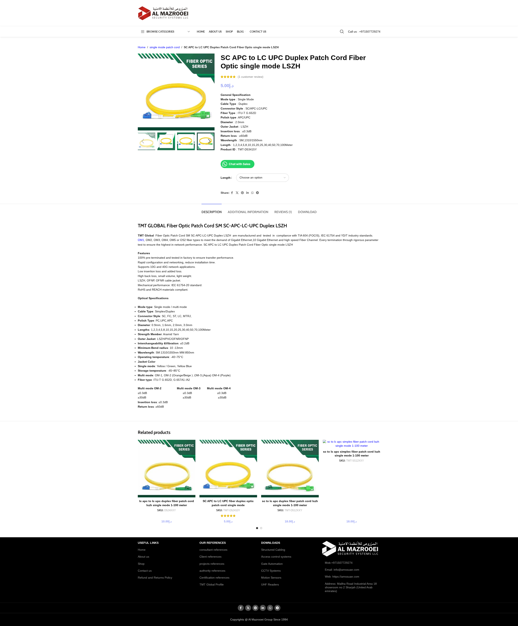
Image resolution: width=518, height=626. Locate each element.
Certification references (214, 577)
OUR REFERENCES (212, 542)
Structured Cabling (273, 549)
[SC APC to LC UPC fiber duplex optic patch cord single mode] (228, 468)
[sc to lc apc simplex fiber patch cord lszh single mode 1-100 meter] (351, 444)
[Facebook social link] (232, 193)
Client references (210, 556)
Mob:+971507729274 (339, 562)
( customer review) (250, 76)
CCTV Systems (271, 570)
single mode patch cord (165, 47)
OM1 (141, 240)
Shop (141, 563)
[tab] (212, 210)
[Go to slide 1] (257, 528)
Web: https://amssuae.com (342, 576)
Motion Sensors (271, 577)
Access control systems (276, 556)
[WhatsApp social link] (252, 193)
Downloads (270, 542)
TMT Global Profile (211, 584)
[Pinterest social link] (242, 193)
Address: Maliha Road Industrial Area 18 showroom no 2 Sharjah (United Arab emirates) (351, 587)
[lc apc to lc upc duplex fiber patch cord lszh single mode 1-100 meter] (166, 468)
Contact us (145, 570)
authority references (212, 570)
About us (143, 556)
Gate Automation (272, 563)
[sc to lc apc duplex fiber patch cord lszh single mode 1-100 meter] (290, 468)
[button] (143, 141)
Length (226, 177)
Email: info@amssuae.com (342, 569)
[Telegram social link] (257, 193)
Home (142, 47)
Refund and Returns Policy (155, 577)
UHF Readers (270, 584)
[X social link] (237, 193)
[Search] (342, 31)
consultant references (213, 549)
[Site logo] (163, 13)
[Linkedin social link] (247, 193)
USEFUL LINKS (148, 542)
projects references (211, 563)
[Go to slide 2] (261, 528)
